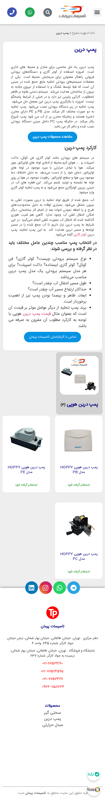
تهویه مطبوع (79, 33)
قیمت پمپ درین (37, 313)
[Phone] (12, 12)
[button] (97, 12)
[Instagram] (45, 587)
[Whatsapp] (30, 12)
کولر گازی (80, 235)
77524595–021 (52, 671)
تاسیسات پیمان (35, 793)
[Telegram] (73, 587)
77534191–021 (52, 679)
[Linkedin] (31, 587)
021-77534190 (52, 663)
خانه (92, 33)
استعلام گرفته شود (79, 484)
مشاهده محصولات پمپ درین (52, 137)
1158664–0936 (53, 687)
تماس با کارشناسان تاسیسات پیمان (52, 337)
